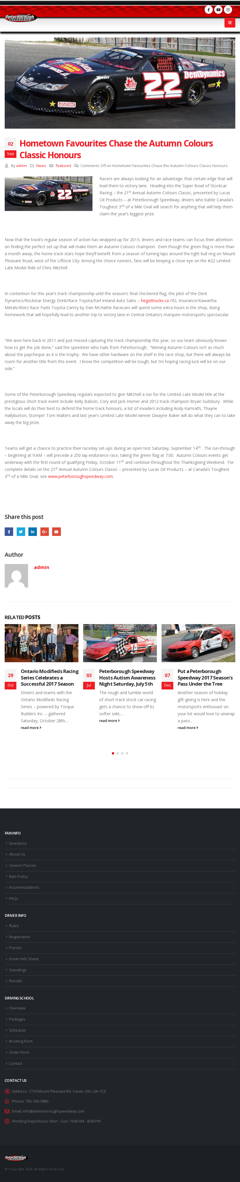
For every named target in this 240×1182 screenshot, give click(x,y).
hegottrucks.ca (155, 300)
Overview (17, 1008)
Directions (18, 843)
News (41, 165)
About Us (17, 854)
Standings (18, 970)
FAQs (13, 898)
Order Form (19, 1052)
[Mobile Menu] (229, 23)
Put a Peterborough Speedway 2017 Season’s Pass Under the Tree (205, 677)
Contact (15, 1063)
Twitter (21, 531)
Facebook (9, 531)
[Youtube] (218, 10)
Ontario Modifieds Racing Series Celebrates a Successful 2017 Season (49, 677)
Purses (15, 947)
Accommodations (24, 887)
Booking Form (21, 1041)
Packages (17, 1019)
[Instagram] (228, 10)
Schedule (17, 1030)
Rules (14, 925)
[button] (113, 753)
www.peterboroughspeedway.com (80, 476)
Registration (19, 936)
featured (63, 165)
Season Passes (22, 865)
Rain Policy (18, 876)
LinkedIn (32, 531)
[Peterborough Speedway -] (21, 17)
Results (15, 980)
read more (30, 727)
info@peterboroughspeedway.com (53, 1111)
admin (21, 165)
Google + (44, 531)
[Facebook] (209, 10)
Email (56, 531)
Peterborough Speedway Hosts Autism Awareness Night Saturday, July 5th (127, 677)
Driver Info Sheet (24, 958)
